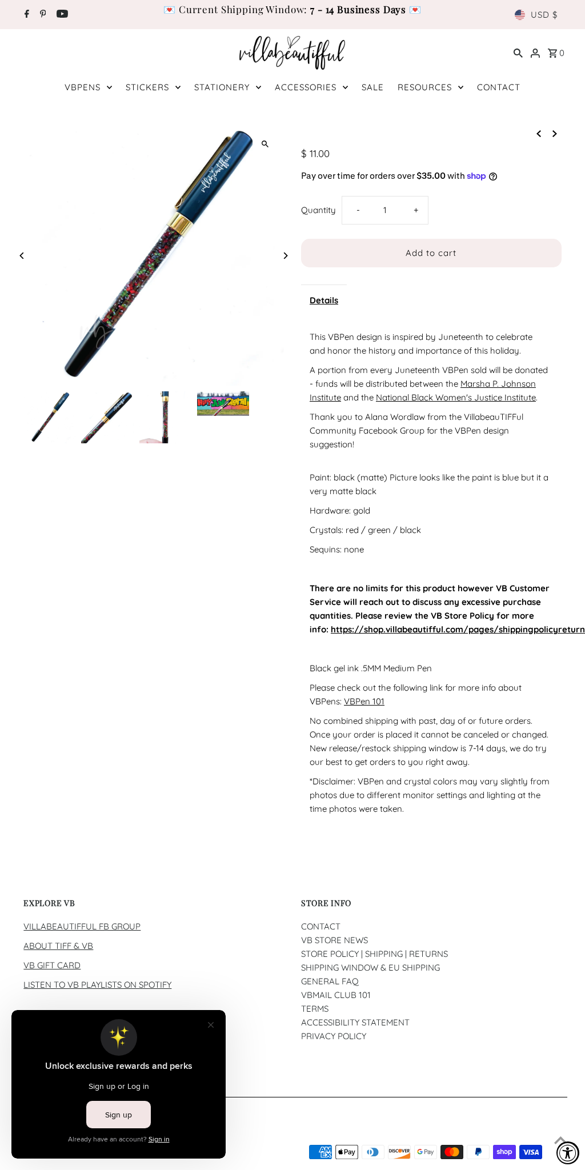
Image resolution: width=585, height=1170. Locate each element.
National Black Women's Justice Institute (456, 397)
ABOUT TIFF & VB (58, 945)
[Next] (285, 256)
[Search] (518, 52)
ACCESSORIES (305, 87)
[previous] (539, 133)
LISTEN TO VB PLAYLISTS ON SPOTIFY (97, 984)
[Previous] (22, 256)
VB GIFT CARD (52, 965)
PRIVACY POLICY (333, 1036)
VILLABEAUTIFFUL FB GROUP (82, 926)
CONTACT (498, 87)
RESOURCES (425, 87)
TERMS (314, 1008)
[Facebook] (25, 14)
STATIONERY (222, 87)
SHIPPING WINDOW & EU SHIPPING (370, 967)
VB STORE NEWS (334, 940)
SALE (373, 87)
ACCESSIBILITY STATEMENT (355, 1022)
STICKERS (147, 87)
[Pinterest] (41, 14)
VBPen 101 (364, 701)
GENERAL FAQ (330, 981)
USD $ (544, 14)
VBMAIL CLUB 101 (336, 994)
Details (324, 300)
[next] (555, 133)
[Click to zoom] (265, 144)
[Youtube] (61, 14)
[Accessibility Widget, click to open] (567, 1152)
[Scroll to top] (561, 1140)
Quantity (318, 210)
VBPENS (83, 87)
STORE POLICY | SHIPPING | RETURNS (374, 953)
